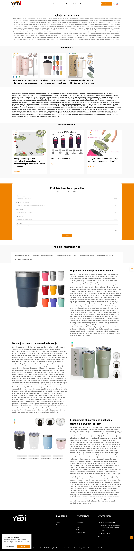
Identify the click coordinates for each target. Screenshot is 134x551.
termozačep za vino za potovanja (43, 255)
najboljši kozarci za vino (87, 255)
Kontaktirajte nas (79, 4)
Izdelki (61, 4)
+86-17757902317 (106, 533)
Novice (68, 4)
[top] (131, 537)
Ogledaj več (17, 171)
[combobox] (19, 205)
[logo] (16, 4)
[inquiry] (132, 269)
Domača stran (45, 4)
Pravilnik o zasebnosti (95, 548)
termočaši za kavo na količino (24, 259)
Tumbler (58, 522)
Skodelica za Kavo (61, 525)
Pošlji (67, 235)
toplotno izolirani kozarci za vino (66, 255)
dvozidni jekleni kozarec (22, 255)
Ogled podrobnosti (25, 65)
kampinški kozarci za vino (105, 255)
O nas (55, 4)
